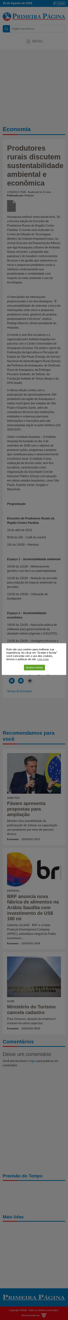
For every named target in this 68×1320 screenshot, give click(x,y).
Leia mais (43, 659)
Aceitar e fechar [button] (34, 667)
